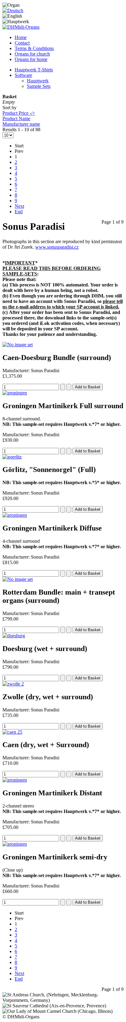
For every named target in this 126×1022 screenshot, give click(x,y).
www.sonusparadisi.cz (57, 247)
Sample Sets (38, 86)
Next (19, 206)
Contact (22, 42)
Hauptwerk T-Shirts (34, 69)
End (19, 211)
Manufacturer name (21, 124)
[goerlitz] (12, 456)
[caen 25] (12, 732)
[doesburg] (13, 635)
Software (23, 75)
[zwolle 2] (13, 683)
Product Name (16, 118)
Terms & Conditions (34, 48)
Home (21, 37)
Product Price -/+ (18, 113)
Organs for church (32, 53)
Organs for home (31, 59)
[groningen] (14, 392)
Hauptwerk (38, 80)
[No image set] (17, 344)
